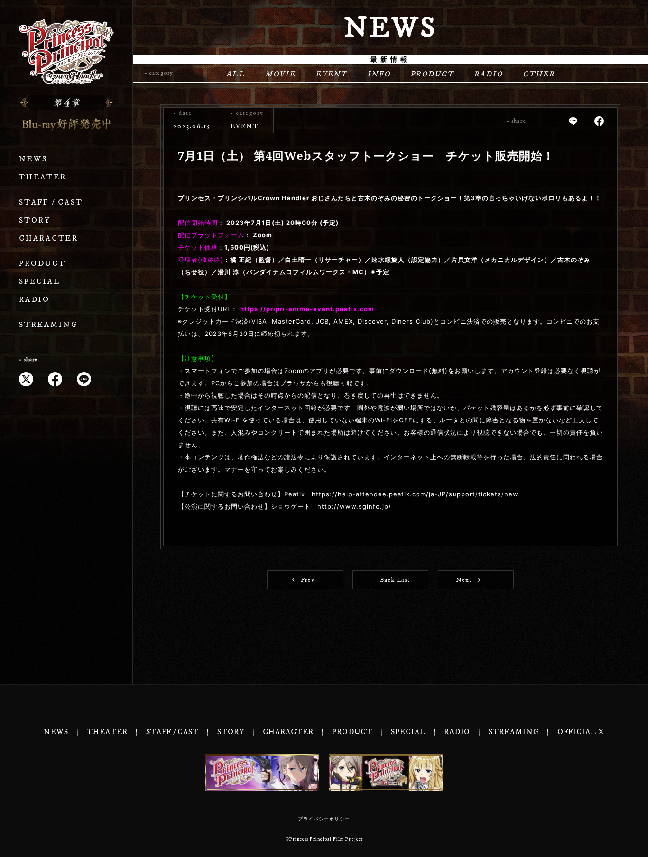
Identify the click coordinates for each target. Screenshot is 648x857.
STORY (35, 220)
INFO (378, 74)
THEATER (42, 177)
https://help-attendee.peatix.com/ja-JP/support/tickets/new (415, 494)
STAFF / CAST (51, 202)
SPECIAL (39, 282)
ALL (235, 74)
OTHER (539, 74)
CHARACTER (48, 238)
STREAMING (48, 325)
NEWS (33, 159)
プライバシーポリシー (324, 819)
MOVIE (280, 74)
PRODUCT (42, 264)
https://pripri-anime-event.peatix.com (307, 309)
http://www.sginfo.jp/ (354, 506)
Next (464, 580)
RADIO (34, 300)
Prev (308, 580)
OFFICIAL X (580, 732)
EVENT (331, 74)
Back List (395, 580)
